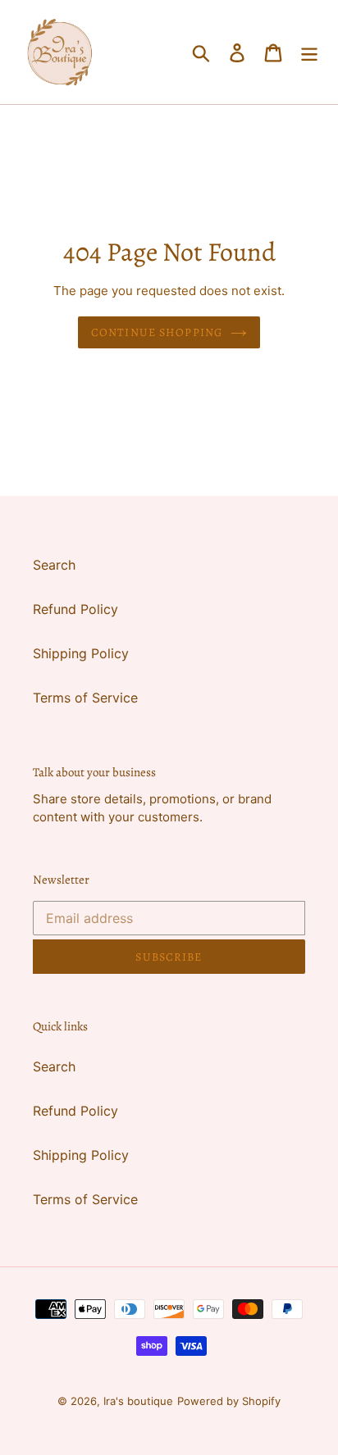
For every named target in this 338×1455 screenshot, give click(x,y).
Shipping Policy (81, 653)
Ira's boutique (138, 1400)
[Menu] (309, 52)
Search (54, 565)
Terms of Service (85, 697)
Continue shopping (156, 332)
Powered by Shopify (229, 1400)
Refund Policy (75, 609)
